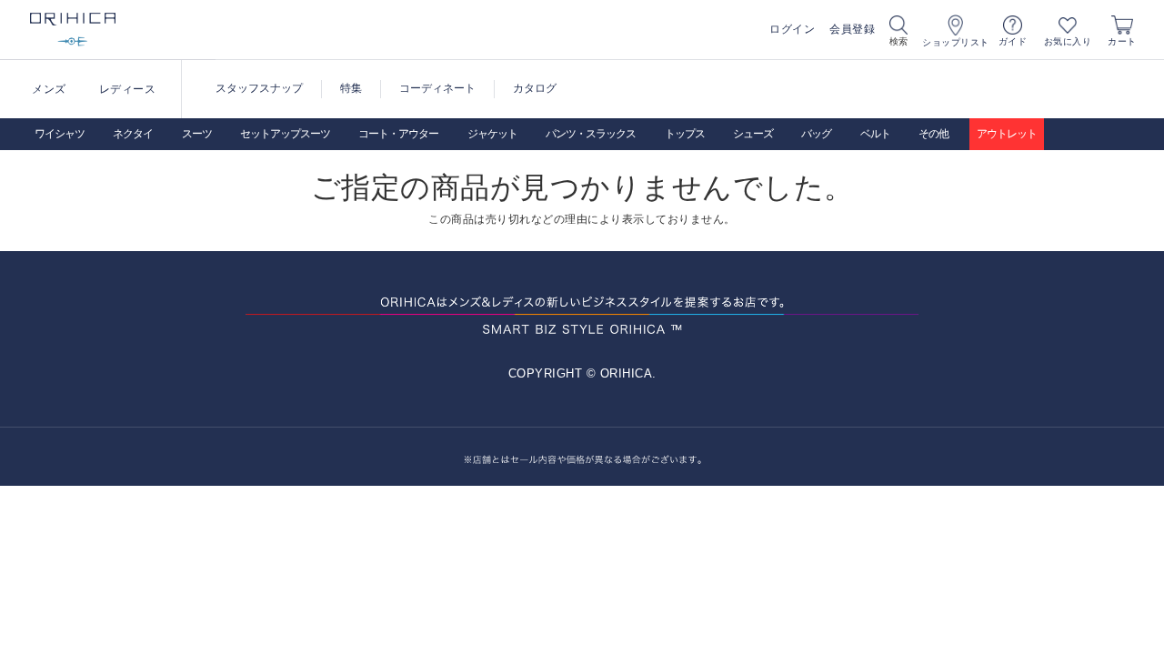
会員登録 (852, 29)
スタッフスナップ (259, 88)
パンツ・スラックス (591, 133)
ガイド (1013, 41)
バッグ (816, 133)
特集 (351, 88)
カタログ (535, 88)
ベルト (875, 133)
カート (1122, 41)
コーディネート (437, 88)
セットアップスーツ (285, 133)
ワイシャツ (60, 133)
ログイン (792, 29)
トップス (685, 133)
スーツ (197, 133)
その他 (933, 133)
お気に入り (1068, 41)
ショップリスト (955, 42)
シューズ (753, 133)
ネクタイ (133, 133)
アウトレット (1007, 133)
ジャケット (492, 133)
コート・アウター (398, 133)
